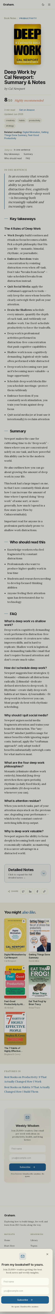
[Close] (47, 1254)
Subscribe (22, 1300)
